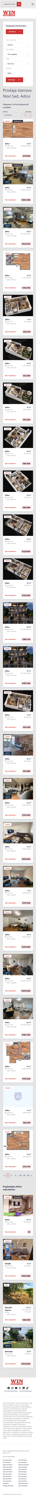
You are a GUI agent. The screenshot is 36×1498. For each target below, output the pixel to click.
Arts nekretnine (7, 1481)
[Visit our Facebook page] (8, 1388)
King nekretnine (7, 1479)
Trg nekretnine (22, 1479)
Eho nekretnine (22, 1469)
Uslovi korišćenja (25, 1391)
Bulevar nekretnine (23, 1465)
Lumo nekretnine (23, 1486)
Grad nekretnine (7, 1460)
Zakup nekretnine (23, 1483)
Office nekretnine (7, 1467)
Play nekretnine (7, 1476)
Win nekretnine (22, 1472)
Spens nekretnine (7, 1472)
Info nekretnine (22, 1462)
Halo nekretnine (22, 1467)
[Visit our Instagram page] (12, 1388)
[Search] (19, 4)
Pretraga (12, 80)
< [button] (4, 1175)
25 (24, 1175)
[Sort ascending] (26, 115)
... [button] (18, 1175)
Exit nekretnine (22, 1474)
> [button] (31, 1175)
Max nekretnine (22, 1476)
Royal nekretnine (7, 1465)
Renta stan (6, 1483)
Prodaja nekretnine (8, 1486)
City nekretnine (22, 1460)
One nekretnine (22, 1481)
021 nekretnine (7, 1462)
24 (20, 1175)
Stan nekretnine (7, 1474)
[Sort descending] (29, 115)
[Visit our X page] (20, 1388)
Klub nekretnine (7, 1469)
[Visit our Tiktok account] (27, 1388)
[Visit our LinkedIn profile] (23, 1388)
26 (28, 1175)
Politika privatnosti (11, 1391)
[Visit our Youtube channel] (16, 1388)
